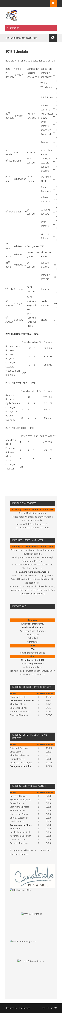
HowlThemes (24, 1008)
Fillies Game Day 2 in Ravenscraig (21, 37)
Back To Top (47, 1008)
